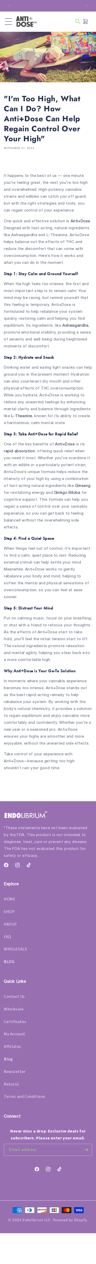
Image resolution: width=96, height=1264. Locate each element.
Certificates (15, 1022)
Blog (8, 1059)
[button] (8, 21)
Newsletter (15, 1072)
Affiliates (12, 1046)
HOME (9, 899)
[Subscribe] (86, 1150)
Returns (11, 1084)
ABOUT (10, 924)
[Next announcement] (86, 5)
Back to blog (51, 789)
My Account (14, 1034)
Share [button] (14, 162)
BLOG (9, 962)
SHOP (9, 912)
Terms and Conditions (24, 1096)
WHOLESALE (15, 949)
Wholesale (14, 1009)
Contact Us (14, 996)
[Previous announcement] (9, 5)
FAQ (7, 937)
